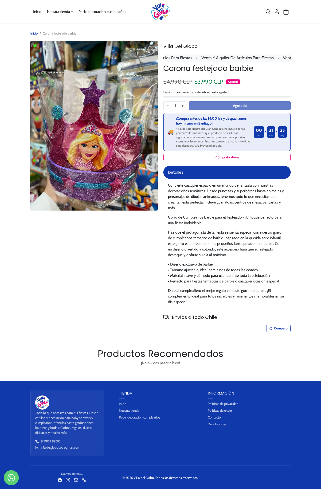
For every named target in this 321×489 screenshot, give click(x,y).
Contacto (214, 417)
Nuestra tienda (129, 410)
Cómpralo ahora (227, 157)
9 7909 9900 (50, 441)
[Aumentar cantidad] (182, 105)
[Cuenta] (276, 11)
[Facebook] (60, 480)
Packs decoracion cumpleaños (102, 11)
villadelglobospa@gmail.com (60, 447)
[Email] (76, 480)
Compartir (281, 328)
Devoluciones (217, 424)
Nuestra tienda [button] (58, 11)
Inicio (37, 11)
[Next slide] (289, 374)
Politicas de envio (220, 410)
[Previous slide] (31, 374)
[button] (267, 11)
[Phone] (84, 480)
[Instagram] (68, 480)
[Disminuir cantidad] (167, 105)
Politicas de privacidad (223, 404)
